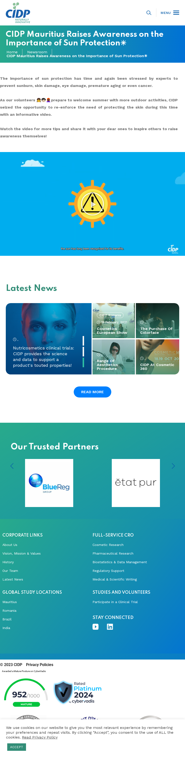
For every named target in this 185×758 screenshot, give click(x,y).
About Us (9, 544)
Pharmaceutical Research (112, 553)
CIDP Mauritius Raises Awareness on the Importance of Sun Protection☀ (77, 56)
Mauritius (9, 602)
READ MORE (92, 392)
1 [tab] (83, 341)
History (8, 562)
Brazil (7, 619)
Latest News (12, 579)
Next (173, 466)
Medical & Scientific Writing (114, 579)
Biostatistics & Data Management (119, 562)
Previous (12, 466)
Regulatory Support (108, 570)
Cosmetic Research (108, 544)
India (6, 628)
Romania (9, 610)
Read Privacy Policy (40, 737)
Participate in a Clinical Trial (115, 602)
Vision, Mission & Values (21, 553)
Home (12, 52)
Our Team (10, 570)
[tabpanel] (49, 338)
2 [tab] (83, 351)
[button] (92, 204)
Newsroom (37, 52)
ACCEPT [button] (16, 747)
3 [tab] (83, 362)
